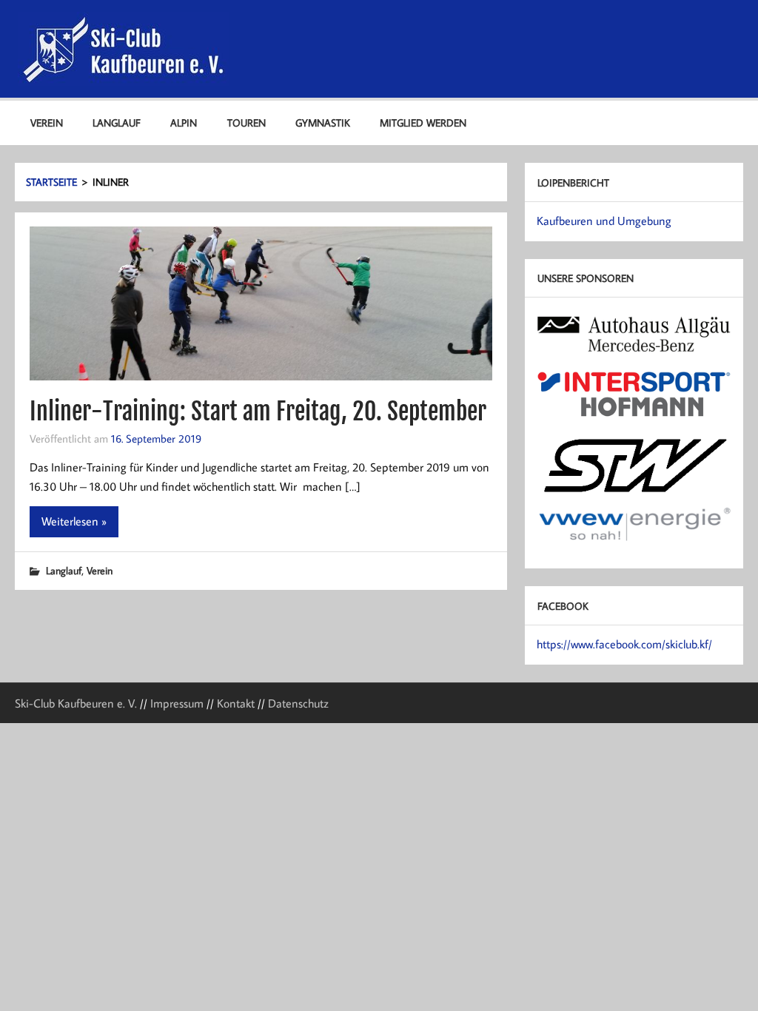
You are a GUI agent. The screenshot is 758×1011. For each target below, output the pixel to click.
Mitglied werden (423, 122)
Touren (246, 122)
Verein (46, 122)
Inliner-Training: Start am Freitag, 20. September (258, 411)
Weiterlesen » (74, 521)
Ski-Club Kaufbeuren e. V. (76, 703)
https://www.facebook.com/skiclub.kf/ (624, 644)
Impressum (177, 703)
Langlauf (117, 122)
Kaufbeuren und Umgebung (604, 220)
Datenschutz (298, 703)
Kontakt (236, 703)
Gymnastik (322, 122)
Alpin (183, 122)
